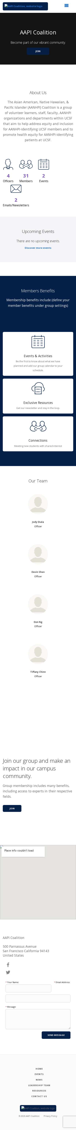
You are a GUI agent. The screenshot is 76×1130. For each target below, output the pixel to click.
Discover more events (38, 247)
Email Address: (62, 982)
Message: (11, 1006)
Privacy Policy (50, 1116)
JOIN (38, 51)
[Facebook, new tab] (8, 965)
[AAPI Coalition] (25, 6)
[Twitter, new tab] (8, 973)
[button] (67, 6)
